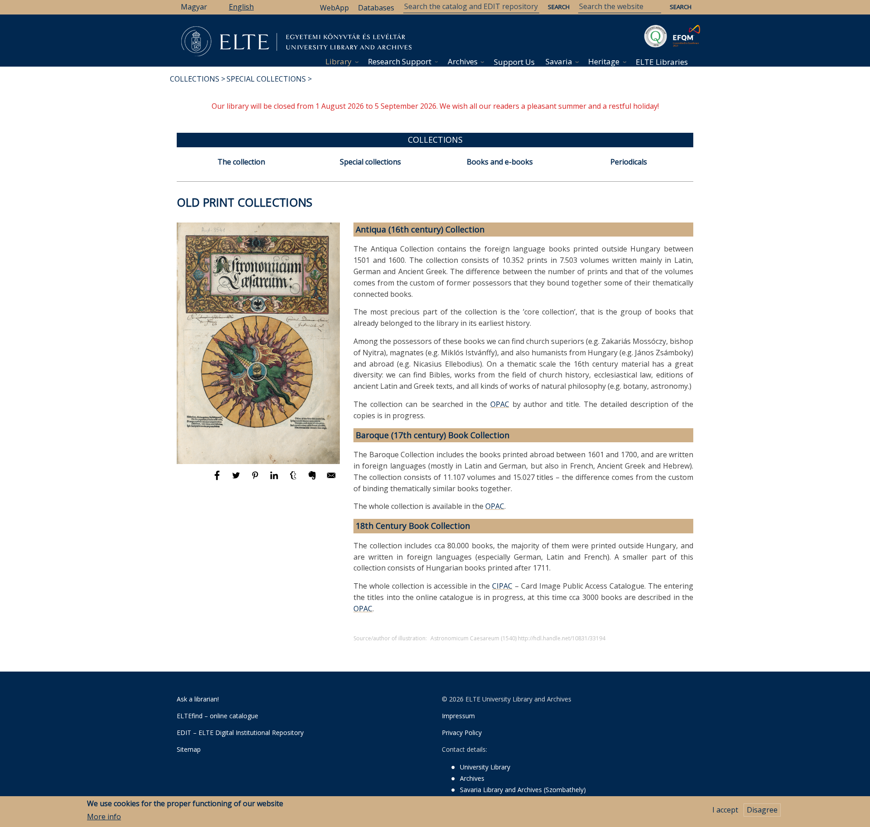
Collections (194, 79)
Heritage (603, 61)
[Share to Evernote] (313, 479)
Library (338, 61)
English (241, 7)
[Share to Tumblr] (294, 479)
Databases (376, 8)
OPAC (499, 404)
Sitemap (189, 749)
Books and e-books (500, 162)
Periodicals (628, 162)
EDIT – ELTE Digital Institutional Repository (240, 732)
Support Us (514, 62)
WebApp (334, 8)
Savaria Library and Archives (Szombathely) (523, 789)
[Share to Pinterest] (256, 479)
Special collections (266, 79)
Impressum (458, 715)
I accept (725, 810)
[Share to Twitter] (237, 479)
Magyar (194, 7)
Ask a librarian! (198, 699)
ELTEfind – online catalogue (217, 715)
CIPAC (502, 586)
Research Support (399, 61)
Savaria (559, 61)
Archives (463, 61)
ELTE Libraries (662, 62)
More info (104, 817)
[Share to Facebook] (218, 479)
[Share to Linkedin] (275, 479)
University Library (485, 767)
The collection (241, 162)
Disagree (762, 810)
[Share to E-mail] (331, 479)
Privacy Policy (462, 732)
